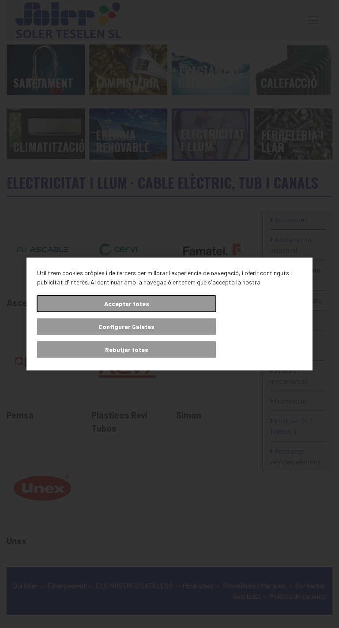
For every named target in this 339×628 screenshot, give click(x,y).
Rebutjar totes (126, 349)
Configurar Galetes (126, 326)
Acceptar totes (126, 303)
